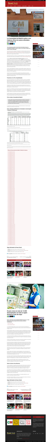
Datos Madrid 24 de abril (11, 195)
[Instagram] (38, 0)
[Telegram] (40, 0)
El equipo (14, 0)
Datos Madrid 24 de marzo (11, 232)
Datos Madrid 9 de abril (11, 213)
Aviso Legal (26, 441)
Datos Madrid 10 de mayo (11, 176)
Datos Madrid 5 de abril (11, 218)
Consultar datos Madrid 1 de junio (26, 56)
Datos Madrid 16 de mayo (11, 169)
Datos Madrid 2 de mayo (11, 186)
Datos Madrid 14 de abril (11, 207)
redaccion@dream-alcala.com (25, 438)
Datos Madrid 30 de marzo (11, 225)
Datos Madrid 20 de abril (11, 200)
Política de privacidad (30, 441)
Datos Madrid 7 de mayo (11, 180)
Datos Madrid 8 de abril (11, 214)
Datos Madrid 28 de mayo (11, 155)
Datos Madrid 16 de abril (11, 205)
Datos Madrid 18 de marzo (11, 239)
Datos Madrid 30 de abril (11, 188)
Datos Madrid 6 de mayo (11, 181)
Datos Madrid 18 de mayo (11, 167)
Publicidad (17, 0)
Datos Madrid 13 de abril (11, 208)
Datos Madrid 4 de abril (11, 219)
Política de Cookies (35, 441)
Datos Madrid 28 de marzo (11, 227)
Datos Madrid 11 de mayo (11, 175)
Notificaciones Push (39, 441)
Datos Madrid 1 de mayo (11, 187)
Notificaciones (20, 0)
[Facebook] (37, 0)
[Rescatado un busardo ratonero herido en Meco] (27, 273)
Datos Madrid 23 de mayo (11, 161)
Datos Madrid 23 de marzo (11, 233)
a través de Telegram (22, 253)
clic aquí (23, 249)
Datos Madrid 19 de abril (11, 201)
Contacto (23, 0)
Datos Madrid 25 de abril (11, 194)
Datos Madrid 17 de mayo (11, 168)
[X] (41, 0)
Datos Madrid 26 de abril (11, 193)
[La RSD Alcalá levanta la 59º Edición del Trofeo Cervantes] (19, 273)
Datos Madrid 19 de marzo (11, 238)
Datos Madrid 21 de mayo (11, 163)
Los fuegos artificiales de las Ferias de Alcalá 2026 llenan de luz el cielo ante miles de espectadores (10, 268)
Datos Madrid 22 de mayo (11, 162)
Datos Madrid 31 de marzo (11, 224)
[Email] (12, 43)
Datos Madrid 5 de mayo (11, 182)
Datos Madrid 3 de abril (11, 220)
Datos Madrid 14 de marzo (11, 244)
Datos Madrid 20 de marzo (11, 237)
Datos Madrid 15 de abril (11, 206)
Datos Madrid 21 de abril (11, 199)
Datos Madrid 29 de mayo (11, 154)
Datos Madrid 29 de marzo (11, 226)
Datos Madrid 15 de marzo (11, 243)
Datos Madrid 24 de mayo (11, 160)
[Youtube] (43, 0)
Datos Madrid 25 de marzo (11, 231)
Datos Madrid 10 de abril (11, 212)
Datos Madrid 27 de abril (11, 192)
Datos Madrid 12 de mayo (11, 174)
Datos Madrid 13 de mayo (11, 173)
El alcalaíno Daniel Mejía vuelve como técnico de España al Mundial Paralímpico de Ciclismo (10, 277)
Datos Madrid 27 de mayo (11, 156)
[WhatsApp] (42, 0)
